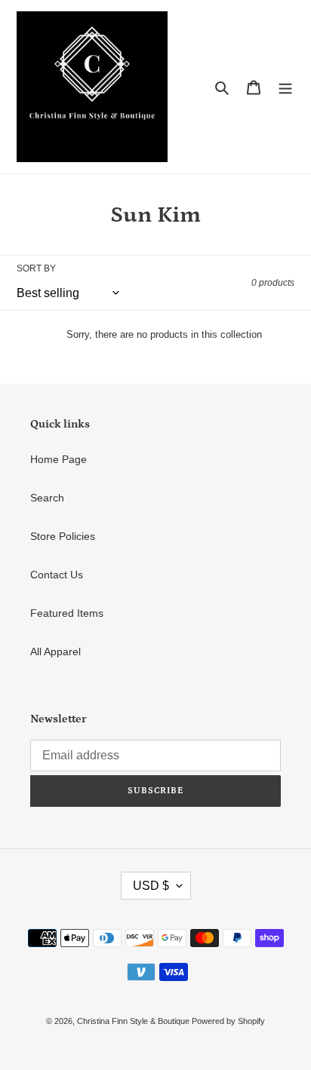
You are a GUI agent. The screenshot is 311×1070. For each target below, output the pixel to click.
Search (47, 498)
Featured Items (66, 613)
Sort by (36, 268)
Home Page (58, 459)
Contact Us (56, 575)
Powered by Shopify (228, 1021)
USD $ (151, 885)
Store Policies (62, 536)
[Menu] (285, 86)
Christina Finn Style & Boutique (134, 1021)
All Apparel (55, 651)
